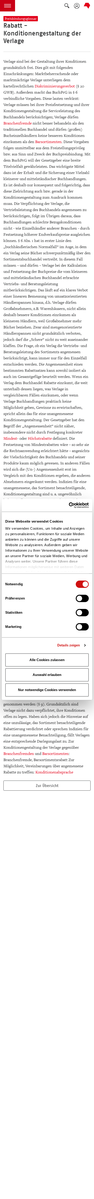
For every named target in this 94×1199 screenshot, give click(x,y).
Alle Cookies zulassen (47, 660)
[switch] (82, 598)
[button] (7, 5)
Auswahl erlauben (47, 675)
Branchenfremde (17, 123)
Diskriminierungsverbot (55, 86)
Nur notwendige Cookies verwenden (47, 690)
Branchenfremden (18, 753)
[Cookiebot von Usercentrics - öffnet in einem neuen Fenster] (69, 505)
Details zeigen (68, 645)
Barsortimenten (48, 141)
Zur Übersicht (47, 785)
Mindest (10, 438)
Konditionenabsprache (54, 772)
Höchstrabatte (40, 438)
